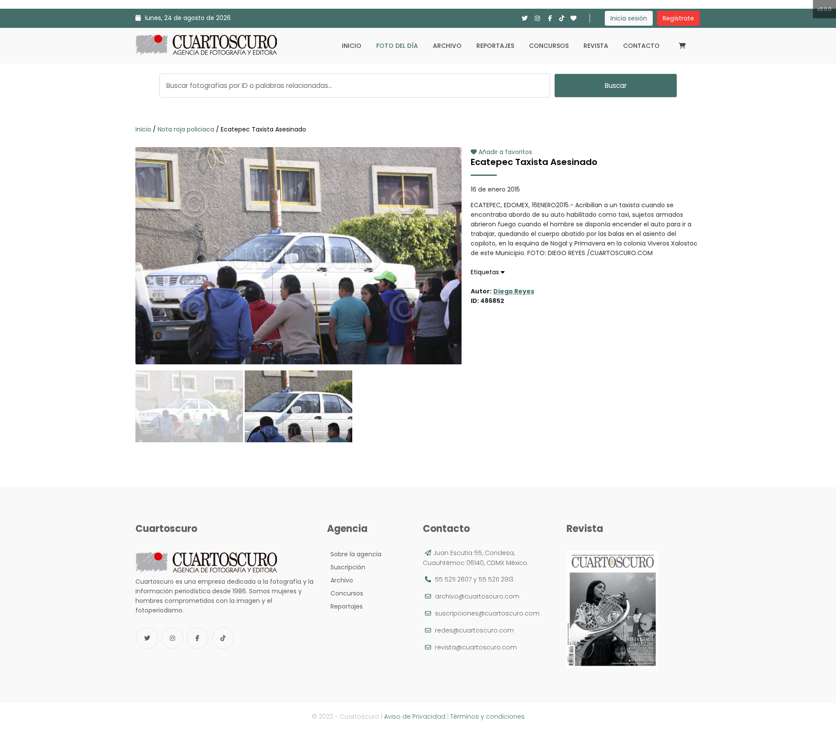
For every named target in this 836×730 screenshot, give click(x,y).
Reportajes (495, 45)
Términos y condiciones (487, 716)
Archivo (447, 45)
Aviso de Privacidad (414, 716)
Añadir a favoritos (504, 152)
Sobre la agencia (354, 554)
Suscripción (346, 567)
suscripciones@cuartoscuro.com (487, 613)
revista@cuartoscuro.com (476, 647)
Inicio (351, 45)
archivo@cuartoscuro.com (477, 596)
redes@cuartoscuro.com (474, 630)
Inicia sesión (628, 18)
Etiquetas (486, 272)
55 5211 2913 (496, 579)
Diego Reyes (513, 291)
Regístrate (678, 18)
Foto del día (397, 45)
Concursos (549, 45)
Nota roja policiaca (186, 129)
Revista (595, 45)
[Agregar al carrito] (298, 338)
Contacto (641, 45)
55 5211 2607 (453, 579)
